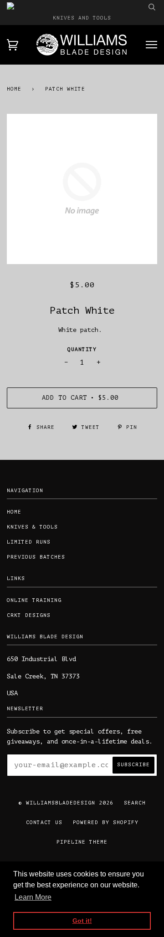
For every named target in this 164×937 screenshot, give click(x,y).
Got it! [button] (82, 920)
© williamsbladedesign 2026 (66, 803)
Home (14, 89)
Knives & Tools (32, 527)
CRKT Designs (29, 615)
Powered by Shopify (105, 822)
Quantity (82, 349)
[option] (82, 189)
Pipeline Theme (82, 842)
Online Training (34, 600)
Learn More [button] (33, 897)
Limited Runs (29, 542)
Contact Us (44, 822)
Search (135, 803)
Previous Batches (36, 557)
